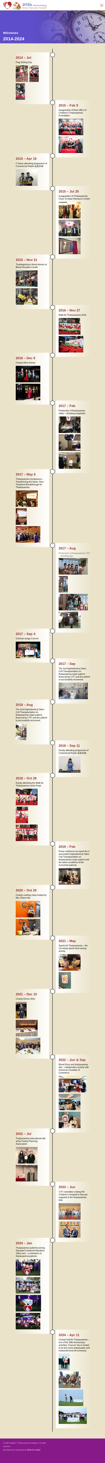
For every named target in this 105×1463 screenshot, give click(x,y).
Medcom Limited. (34, 1450)
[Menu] (101, 5)
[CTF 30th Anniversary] (25, 5)
